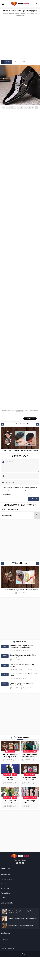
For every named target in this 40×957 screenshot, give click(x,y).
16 (18, 107)
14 (11, 107)
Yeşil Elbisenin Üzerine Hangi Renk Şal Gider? (10, 803)
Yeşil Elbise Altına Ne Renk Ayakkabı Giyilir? (29, 757)
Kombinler (14, 669)
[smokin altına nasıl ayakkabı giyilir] (20, 85)
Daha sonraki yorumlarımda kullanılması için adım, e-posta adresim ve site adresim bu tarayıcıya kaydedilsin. (20, 491)
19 (29, 107)
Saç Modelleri (15, 650)
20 (32, 107)
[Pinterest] (23, 863)
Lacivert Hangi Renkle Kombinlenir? (10, 780)
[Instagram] (20, 863)
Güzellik (13, 660)
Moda (20, 669)
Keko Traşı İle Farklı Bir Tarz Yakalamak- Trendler (21, 451)
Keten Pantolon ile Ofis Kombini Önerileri (22, 665)
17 (22, 107)
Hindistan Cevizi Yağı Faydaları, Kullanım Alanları (21, 590)
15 (14, 107)
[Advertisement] (20, 39)
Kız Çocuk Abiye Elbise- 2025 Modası (29, 780)
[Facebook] (17, 863)
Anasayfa (5, 13)
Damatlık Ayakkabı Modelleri (17, 13)
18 (25, 107)
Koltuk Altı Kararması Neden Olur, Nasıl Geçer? (23, 656)
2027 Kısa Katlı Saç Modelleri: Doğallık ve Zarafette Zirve (21, 646)
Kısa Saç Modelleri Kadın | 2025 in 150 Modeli (10, 757)
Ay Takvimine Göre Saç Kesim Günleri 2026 (24, 675)
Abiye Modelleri (30, 774)
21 (36, 107)
